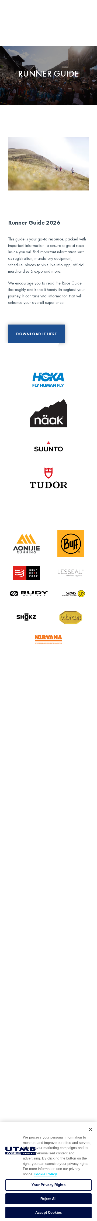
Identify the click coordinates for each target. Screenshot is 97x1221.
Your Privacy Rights (48, 1185)
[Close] (90, 1129)
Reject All (48, 1199)
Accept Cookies (48, 1213)
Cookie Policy (45, 1174)
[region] (48, 1171)
